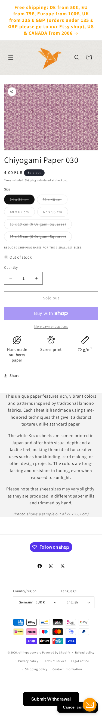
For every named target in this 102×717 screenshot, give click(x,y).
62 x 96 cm (55, 213)
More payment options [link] (51, 326)
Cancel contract (77, 707)
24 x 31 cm (22, 200)
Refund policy (84, 652)
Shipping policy (36, 669)
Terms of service (54, 661)
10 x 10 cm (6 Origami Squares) (41, 225)
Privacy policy (28, 661)
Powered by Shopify (56, 652)
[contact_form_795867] (90, 705)
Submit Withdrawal (51, 699)
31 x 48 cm (55, 200)
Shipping (30, 180)
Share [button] (15, 375)
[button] (11, 57)
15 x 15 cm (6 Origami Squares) (41, 237)
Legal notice (80, 661)
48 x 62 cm (22, 213)
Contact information (67, 669)
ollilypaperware (29, 652)
